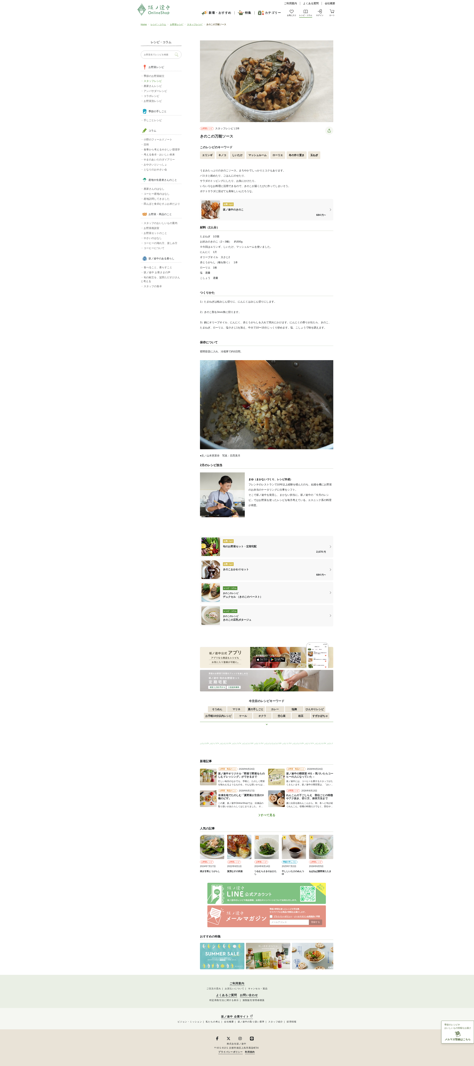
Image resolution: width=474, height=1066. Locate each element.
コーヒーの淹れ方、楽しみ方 (160, 243)
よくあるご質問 (226, 995)
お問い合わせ (249, 995)
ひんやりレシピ (315, 709)
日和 (146, 144)
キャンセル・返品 (258, 988)
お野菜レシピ (176, 24)
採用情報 (291, 1021)
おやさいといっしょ (155, 164)
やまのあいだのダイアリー (159, 159)
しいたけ (237, 155)
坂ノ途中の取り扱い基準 (251, 1021)
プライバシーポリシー (283, 916)
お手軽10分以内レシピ (218, 715)
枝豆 (300, 715)
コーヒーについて (154, 248)
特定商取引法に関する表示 (224, 1000)
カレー (275, 709)
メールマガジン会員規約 (304, 916)
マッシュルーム (257, 155)
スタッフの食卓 (153, 286)
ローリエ (278, 155)
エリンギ (207, 155)
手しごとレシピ (153, 120)
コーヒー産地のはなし (157, 193)
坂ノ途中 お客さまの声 (157, 272)
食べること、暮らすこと (158, 267)
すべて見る (268, 815)
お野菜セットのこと (155, 233)
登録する (315, 922)
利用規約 (250, 1052)
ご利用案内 (290, 3)
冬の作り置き (296, 155)
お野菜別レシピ (153, 100)
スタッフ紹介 (275, 1021)
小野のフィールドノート (158, 139)
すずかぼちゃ (320, 715)
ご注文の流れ (213, 988)
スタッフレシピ (195, 24)
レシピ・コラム (158, 24)
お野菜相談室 (151, 228)
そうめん (217, 709)
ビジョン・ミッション (190, 1021)
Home (144, 24)
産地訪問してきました (157, 198)
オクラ (262, 715)
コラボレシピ (151, 95)
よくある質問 (311, 3)
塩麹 (294, 709)
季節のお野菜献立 (154, 75)
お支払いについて (234, 988)
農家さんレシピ (153, 85)
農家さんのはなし (154, 188)
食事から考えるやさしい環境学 (162, 149)
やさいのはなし (153, 238)
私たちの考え (213, 1021)
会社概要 (330, 3)
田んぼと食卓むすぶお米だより (162, 203)
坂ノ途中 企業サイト (235, 1016)
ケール (243, 715)
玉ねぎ (314, 155)
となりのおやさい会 (155, 169)
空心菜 (282, 715)
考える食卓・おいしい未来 (159, 154)
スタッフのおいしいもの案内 (160, 223)
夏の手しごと (255, 709)
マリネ (236, 709)
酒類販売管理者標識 (254, 1000)
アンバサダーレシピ (155, 90)
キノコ (222, 155)
